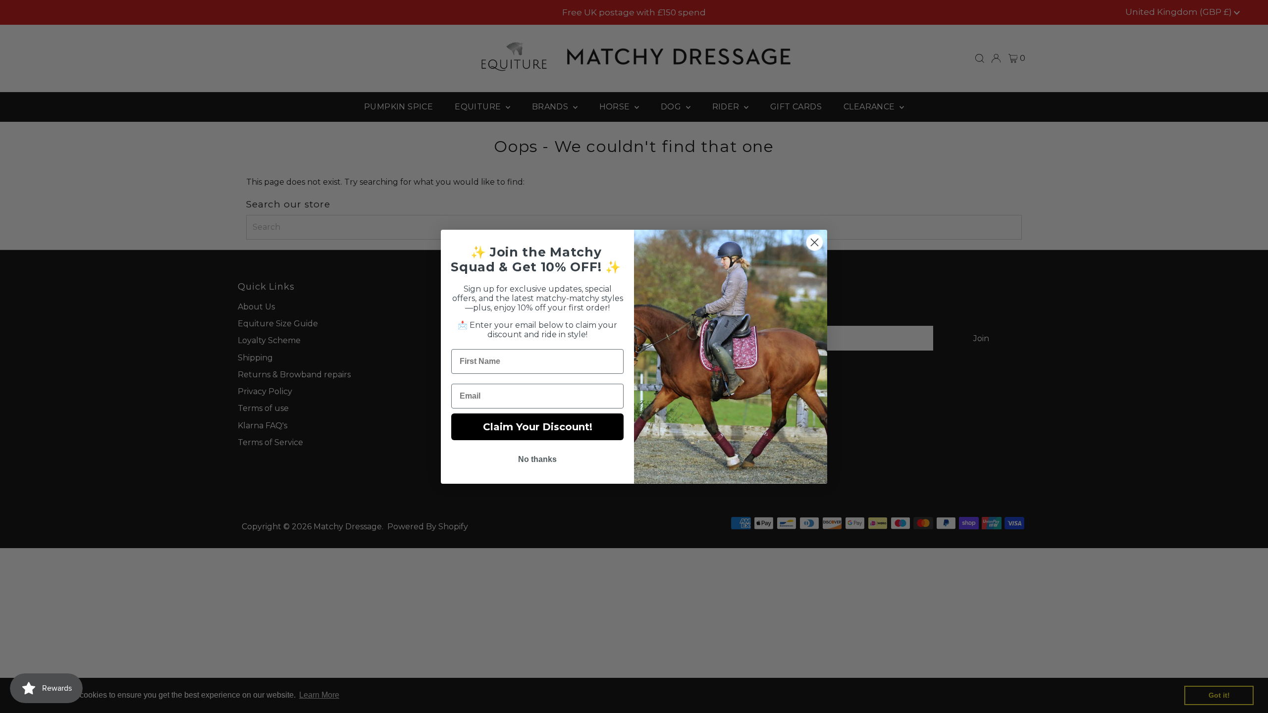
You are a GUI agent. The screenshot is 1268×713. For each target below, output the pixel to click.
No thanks (537, 459)
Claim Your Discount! (537, 427)
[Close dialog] (814, 242)
